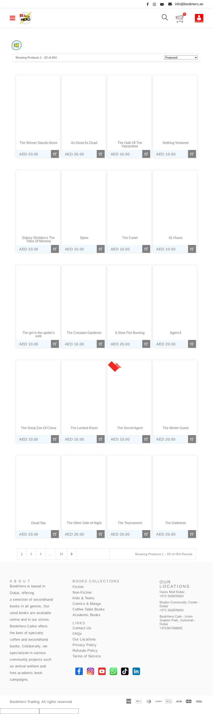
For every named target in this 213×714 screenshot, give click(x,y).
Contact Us (82, 628)
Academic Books (86, 615)
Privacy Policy (85, 645)
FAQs (77, 634)
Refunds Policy (85, 651)
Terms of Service (87, 656)
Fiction (78, 587)
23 (61, 554)
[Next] (72, 554)
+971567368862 (171, 628)
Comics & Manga (87, 604)
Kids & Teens (83, 598)
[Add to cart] (55, 154)
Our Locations (84, 639)
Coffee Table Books (89, 609)
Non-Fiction (82, 592)
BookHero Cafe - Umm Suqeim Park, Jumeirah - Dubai (178, 620)
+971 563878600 (171, 596)
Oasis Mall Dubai (172, 592)
